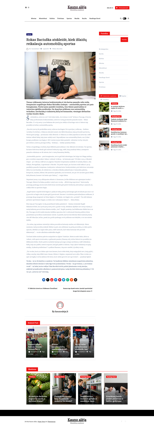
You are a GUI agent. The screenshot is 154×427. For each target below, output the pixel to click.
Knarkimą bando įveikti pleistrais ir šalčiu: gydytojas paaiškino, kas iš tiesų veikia (119, 147)
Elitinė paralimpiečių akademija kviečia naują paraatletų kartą (60, 349)
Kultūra (52, 18)
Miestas (33, 18)
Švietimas (60, 18)
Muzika (77, 18)
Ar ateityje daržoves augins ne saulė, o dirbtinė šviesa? (118, 108)
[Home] (27, 18)
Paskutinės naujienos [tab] (109, 96)
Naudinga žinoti (94, 18)
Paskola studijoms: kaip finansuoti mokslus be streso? (119, 121)
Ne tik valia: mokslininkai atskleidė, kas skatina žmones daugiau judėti (82, 349)
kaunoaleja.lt (36, 49)
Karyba (84, 18)
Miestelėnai (43, 18)
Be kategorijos (103, 49)
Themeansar (51, 422)
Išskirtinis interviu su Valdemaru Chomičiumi (43, 288)
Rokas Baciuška (57, 49)
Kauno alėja (77, 6)
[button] (128, 18)
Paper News (41, 422)
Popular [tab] (123, 96)
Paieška (104, 33)
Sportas (69, 18)
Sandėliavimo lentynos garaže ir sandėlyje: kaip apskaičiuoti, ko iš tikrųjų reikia (119, 134)
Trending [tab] (105, 99)
